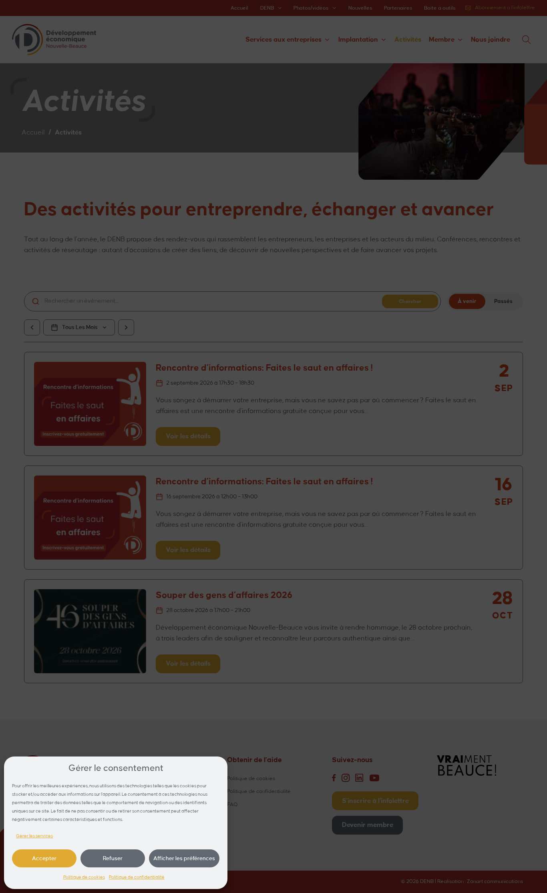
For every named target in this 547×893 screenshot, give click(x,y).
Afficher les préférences (184, 858)
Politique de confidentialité (137, 877)
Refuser (113, 858)
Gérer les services (34, 836)
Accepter (44, 858)
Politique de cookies (84, 877)
